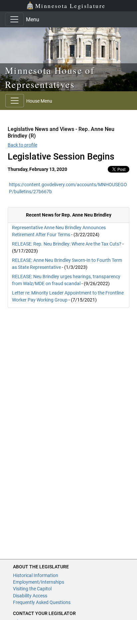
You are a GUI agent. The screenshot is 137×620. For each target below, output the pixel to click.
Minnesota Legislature (70, 6)
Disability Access (30, 595)
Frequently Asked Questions (41, 602)
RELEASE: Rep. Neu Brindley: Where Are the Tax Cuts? (66, 244)
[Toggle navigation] (14, 19)
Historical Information (35, 575)
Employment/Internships (38, 582)
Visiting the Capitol (32, 588)
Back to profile (22, 145)
